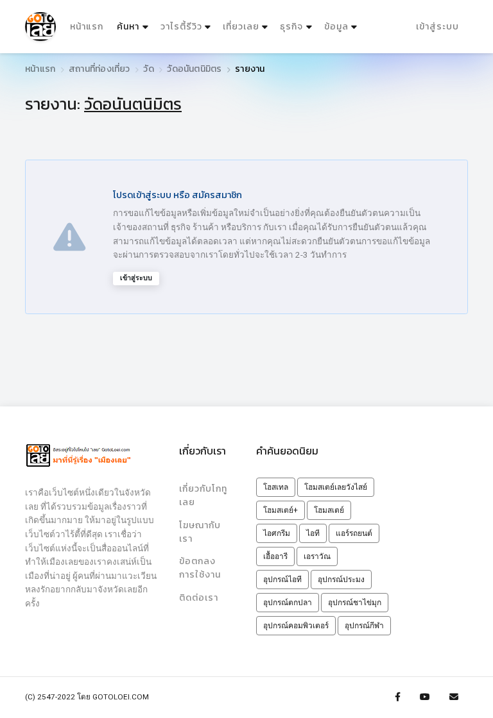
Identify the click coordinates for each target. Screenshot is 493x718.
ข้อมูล (336, 26)
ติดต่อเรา (198, 598)
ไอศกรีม (276, 533)
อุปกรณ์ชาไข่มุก (354, 602)
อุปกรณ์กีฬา (364, 625)
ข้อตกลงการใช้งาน (200, 568)
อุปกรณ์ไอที (282, 579)
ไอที (313, 533)
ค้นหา (134, 26)
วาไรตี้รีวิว (181, 26)
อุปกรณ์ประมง (341, 579)
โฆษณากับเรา (200, 532)
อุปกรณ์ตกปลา (287, 602)
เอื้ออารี (275, 556)
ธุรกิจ (291, 26)
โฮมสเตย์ (329, 510)
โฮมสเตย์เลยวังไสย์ (335, 487)
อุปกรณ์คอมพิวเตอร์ (296, 625)
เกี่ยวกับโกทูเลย (203, 495)
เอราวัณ (317, 556)
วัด (148, 69)
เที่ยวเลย (241, 26)
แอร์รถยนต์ (354, 533)
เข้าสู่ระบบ (437, 26)
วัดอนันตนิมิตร (194, 69)
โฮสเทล (275, 487)
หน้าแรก (86, 26)
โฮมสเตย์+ (280, 510)
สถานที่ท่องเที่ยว (99, 69)
